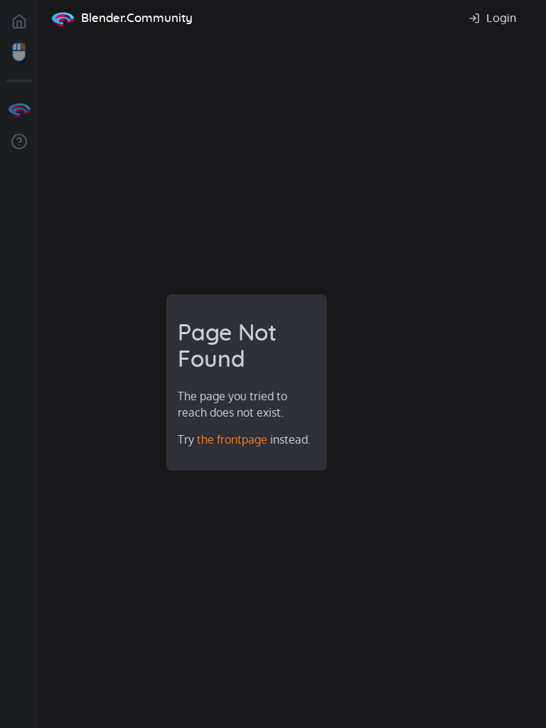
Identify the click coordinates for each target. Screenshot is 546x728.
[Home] (62, 18)
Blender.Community (137, 18)
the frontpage (232, 439)
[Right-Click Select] (19, 52)
